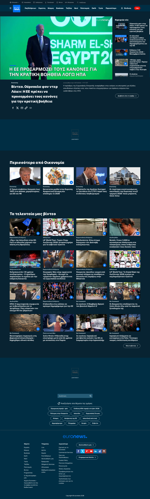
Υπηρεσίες (45, 444)
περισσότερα (63, 444)
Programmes (28, 473)
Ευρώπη (42, 8)
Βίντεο (26, 470)
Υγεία (100, 8)
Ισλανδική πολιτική (90, 418)
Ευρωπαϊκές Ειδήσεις (18, 237)
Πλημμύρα (72, 423)
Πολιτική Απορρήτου (66, 463)
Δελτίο (43, 450)
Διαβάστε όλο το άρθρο (126, 96)
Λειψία (83, 423)
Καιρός (43, 453)
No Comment (81, 301)
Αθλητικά (46, 237)
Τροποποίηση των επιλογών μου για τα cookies (66, 481)
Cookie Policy (63, 460)
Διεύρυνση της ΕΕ (70, 418)
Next (76, 8)
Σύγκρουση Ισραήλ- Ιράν (59, 408)
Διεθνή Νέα (113, 237)
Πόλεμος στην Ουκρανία (59, 413)
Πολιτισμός (84, 8)
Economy (13, 186)
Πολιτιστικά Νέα (49, 333)
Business (59, 8)
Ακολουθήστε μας (47, 458)
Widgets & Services (47, 464)
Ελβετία (95, 423)
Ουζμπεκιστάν (15, 269)
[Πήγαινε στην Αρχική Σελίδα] (16, 8)
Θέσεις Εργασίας (64, 468)
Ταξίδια (69, 8)
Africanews (45, 467)
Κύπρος (55, 418)
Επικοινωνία (63, 466)
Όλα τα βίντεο (131, 346)
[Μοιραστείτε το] (22, 108)
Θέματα (26, 444)
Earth (94, 8)
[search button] (77, 2)
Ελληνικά (14, 2)
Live (137, 8)
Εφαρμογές (45, 461)
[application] (56, 48)
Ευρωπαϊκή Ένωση (93, 413)
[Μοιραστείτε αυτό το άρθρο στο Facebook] (13, 108)
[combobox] (88, 2)
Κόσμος (51, 8)
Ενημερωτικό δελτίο (86, 457)
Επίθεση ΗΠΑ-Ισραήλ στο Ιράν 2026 (86, 408)
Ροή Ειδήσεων (30, 8)
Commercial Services (66, 452)
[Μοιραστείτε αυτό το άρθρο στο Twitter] (17, 108)
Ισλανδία (77, 413)
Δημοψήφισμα (57, 423)
